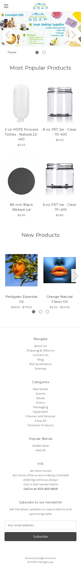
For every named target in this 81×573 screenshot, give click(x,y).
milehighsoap (45, 562)
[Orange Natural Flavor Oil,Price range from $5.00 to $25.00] (59, 270)
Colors (40, 402)
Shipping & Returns (41, 350)
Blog (40, 359)
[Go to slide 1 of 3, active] (33, 311)
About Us (40, 346)
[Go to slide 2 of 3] (40, 311)
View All (40, 450)
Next (73, 34)
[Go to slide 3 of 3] (47, 311)
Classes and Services (40, 416)
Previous (7, 34)
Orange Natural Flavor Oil (60, 299)
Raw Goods (40, 389)
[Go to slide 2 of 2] (44, 52)
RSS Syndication (40, 364)
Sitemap (40, 368)
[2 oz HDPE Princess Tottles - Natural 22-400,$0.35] (21, 102)
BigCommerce (47, 558)
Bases (40, 398)
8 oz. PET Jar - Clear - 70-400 (59, 131)
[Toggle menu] (6, 6)
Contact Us (41, 355)
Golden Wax (40, 446)
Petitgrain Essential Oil (21, 299)
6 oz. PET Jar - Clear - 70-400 (59, 207)
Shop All (40, 421)
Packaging (40, 407)
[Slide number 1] (40, 34)
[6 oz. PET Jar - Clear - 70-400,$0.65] (59, 178)
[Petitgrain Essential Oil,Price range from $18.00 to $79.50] (21, 270)
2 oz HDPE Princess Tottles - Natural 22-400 (21, 134)
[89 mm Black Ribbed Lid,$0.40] (21, 178)
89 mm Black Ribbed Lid (21, 207)
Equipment (40, 412)
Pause (12, 52)
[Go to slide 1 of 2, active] (37, 52)
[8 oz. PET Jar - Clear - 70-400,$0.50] (59, 102)
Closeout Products (40, 425)
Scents (41, 393)
